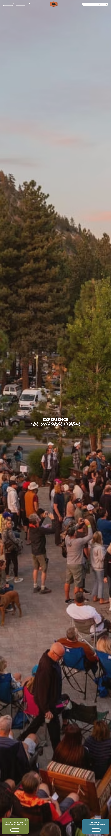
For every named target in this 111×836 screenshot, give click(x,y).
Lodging (93, 4)
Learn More (100, 826)
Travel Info (86, 4)
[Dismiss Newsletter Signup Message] (26, 820)
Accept (96, 830)
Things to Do (100, 4)
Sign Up (15, 830)
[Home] (54, 4)
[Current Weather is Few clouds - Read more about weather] (29, 4)
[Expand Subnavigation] (89, 4)
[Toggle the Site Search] (107, 4)
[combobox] (8, 4)
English (6, 4)
